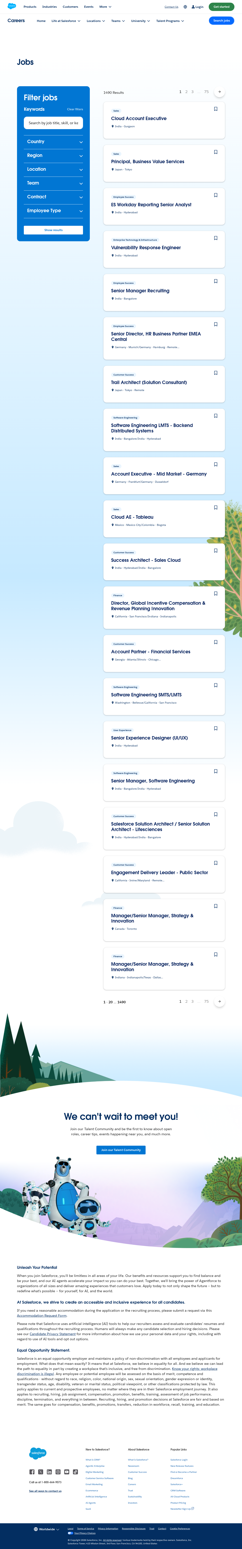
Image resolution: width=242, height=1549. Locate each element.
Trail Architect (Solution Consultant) (149, 382)
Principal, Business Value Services (147, 162)
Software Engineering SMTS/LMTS (146, 695)
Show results (53, 230)
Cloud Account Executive (139, 118)
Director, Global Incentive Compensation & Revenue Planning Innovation (158, 606)
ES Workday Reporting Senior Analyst (151, 205)
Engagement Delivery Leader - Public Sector (159, 872)
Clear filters (75, 109)
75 (206, 91)
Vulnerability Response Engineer (146, 248)
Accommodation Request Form (42, 1315)
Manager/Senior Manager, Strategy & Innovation (152, 918)
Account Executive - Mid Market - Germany (159, 474)
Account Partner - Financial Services (150, 652)
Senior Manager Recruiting (140, 291)
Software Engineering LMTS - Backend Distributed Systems (152, 428)
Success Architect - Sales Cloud (146, 560)
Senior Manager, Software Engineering (153, 781)
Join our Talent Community (120, 1150)
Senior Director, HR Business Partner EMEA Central (156, 336)
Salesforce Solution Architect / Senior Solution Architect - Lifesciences (160, 826)
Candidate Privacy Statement (53, 1334)
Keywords (34, 109)
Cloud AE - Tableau (132, 517)
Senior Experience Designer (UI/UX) (149, 738)
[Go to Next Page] (219, 91)
